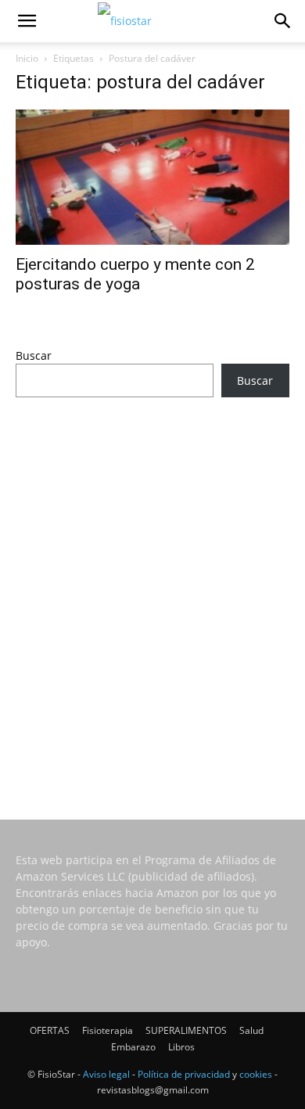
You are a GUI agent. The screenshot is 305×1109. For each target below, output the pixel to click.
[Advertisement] (152, 587)
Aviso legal (106, 1074)
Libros (181, 1046)
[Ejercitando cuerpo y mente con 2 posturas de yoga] (152, 177)
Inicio (27, 58)
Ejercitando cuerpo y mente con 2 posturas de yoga (135, 274)
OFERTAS (50, 1030)
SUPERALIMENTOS (186, 1030)
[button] (27, 21)
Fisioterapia (107, 1030)
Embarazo (133, 1046)
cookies (255, 1074)
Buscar (34, 355)
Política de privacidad (184, 1074)
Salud (251, 1030)
